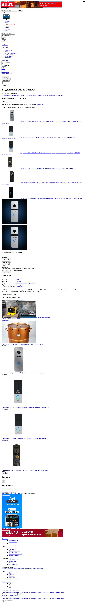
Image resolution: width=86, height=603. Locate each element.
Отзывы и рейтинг (14, 555)
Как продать (12, 549)
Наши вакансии (13, 540)
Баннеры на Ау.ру (14, 559)
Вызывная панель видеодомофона (25, 283)
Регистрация (5, 72)
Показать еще (6, 473)
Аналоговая (19, 286)
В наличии (19, 281)
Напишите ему (39, 104)
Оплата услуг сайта (7, 571)
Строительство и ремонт (17, 95)
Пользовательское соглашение (10, 590)
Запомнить (6, 65)
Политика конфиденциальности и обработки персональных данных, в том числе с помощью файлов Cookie (33, 592)
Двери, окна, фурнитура (31, 95)
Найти (3, 37)
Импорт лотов (13, 552)
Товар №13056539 (57, 95)
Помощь (4, 546)
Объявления (12, 561)
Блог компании (13, 542)
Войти (3, 69)
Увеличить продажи (14, 551)
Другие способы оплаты (12, 579)
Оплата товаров (6, 582)
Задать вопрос (6, 259)
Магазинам (12, 562)
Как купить (12, 548)
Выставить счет (13, 564)
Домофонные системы (45, 95)
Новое (17, 279)
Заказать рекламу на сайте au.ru (11, 528)
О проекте (5, 539)
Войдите (4, 493)
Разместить (5, 45)
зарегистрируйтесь (15, 493)
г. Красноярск (6, 95)
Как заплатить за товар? (15, 554)
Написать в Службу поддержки (11, 595)
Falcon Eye (19, 285)
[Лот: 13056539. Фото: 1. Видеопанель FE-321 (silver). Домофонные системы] (14, 224)
